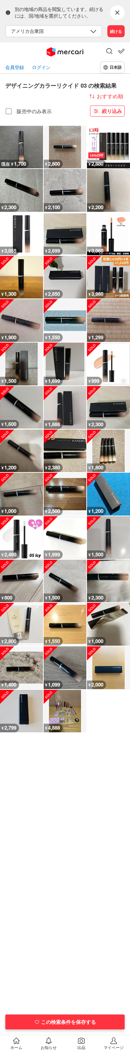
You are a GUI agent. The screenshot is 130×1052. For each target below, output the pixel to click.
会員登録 (14, 67)
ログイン (41, 67)
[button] (109, 52)
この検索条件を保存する (68, 1021)
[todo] (121, 51)
